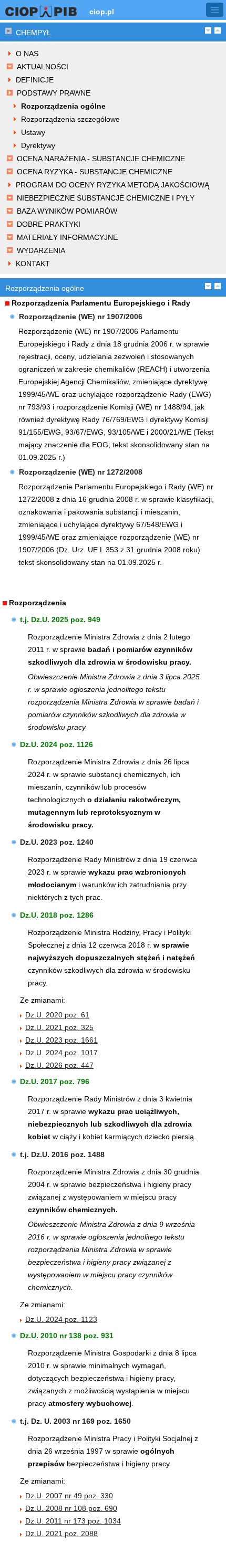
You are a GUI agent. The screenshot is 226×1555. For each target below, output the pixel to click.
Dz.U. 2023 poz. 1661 (61, 1040)
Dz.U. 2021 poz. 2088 (61, 1533)
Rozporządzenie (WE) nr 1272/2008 (80, 472)
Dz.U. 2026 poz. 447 (59, 1065)
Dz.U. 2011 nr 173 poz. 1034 (73, 1521)
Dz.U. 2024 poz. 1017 (61, 1052)
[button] (214, 10)
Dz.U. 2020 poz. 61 (57, 1015)
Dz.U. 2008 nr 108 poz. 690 (71, 1508)
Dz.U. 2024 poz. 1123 (61, 1319)
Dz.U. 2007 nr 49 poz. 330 (69, 1495)
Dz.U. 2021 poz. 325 (59, 1027)
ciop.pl (101, 11)
